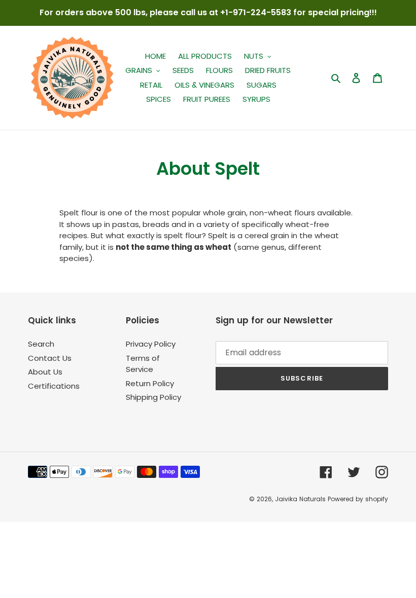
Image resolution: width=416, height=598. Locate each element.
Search (41, 344)
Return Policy (150, 383)
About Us (45, 371)
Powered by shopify (358, 499)
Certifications (54, 386)
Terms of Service (143, 364)
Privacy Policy (151, 344)
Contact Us (50, 358)
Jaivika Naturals (300, 499)
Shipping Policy (153, 397)
